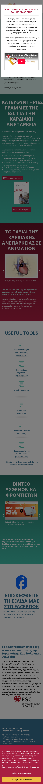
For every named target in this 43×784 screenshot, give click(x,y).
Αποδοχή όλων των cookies (21, 780)
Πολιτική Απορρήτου (30, 767)
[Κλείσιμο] (40, 747)
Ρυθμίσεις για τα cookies (21, 773)
